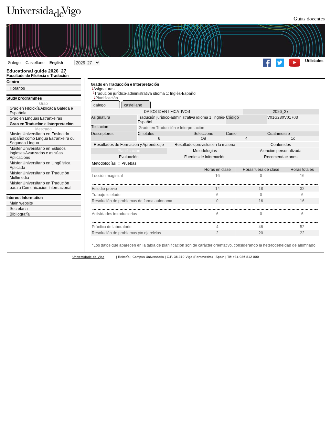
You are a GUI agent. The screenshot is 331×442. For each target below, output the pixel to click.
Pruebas (129, 163)
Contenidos (281, 144)
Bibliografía (20, 214)
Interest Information (24, 197)
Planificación (129, 151)
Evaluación (129, 157)
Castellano (35, 63)
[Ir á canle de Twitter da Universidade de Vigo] (280, 63)
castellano (133, 105)
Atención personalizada (281, 151)
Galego (14, 63)
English (56, 63)
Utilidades (314, 61)
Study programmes (24, 98)
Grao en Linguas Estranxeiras (36, 118)
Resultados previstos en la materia (205, 144)
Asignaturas (103, 89)
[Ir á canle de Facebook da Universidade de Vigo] (267, 63)
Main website (21, 203)
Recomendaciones (280, 157)
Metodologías (205, 151)
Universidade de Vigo (88, 257)
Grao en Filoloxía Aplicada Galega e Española (41, 110)
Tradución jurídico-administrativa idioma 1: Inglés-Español (145, 93)
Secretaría (19, 208)
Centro (12, 82)
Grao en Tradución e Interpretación (41, 124)
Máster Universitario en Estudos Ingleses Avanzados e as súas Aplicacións (38, 153)
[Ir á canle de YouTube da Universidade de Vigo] (294, 63)
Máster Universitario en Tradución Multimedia (39, 175)
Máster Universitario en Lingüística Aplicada (40, 165)
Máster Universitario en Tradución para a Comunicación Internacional (40, 185)
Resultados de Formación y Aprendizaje (129, 144)
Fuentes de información (205, 157)
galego (99, 105)
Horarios (17, 88)
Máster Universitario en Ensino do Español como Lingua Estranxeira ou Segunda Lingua (42, 138)
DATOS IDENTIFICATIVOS (167, 111)
